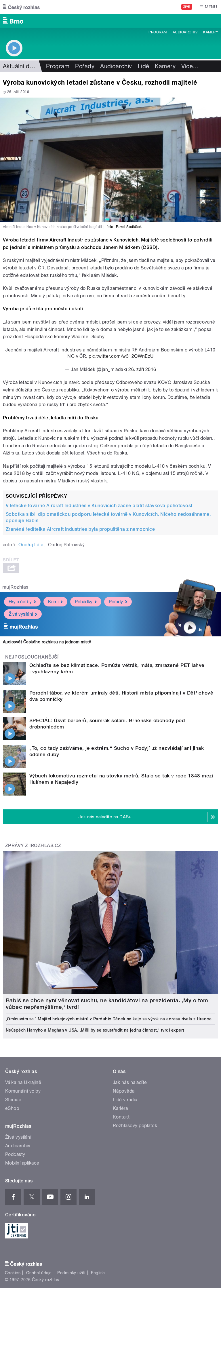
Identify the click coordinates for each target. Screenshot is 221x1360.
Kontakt (121, 1117)
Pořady (84, 66)
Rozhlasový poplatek (135, 1125)
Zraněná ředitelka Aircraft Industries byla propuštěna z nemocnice (80, 529)
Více (190, 66)
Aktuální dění (20, 66)
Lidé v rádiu (125, 1099)
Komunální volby (23, 1091)
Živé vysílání (21, 614)
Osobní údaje (39, 1272)
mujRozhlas (15, 587)
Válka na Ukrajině (23, 1082)
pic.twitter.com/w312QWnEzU (121, 356)
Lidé (143, 66)
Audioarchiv (185, 32)
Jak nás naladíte (130, 1082)
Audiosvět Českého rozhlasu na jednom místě (47, 642)
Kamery (210, 32)
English (98, 1272)
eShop (12, 1108)
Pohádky (83, 601)
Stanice (13, 1099)
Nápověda (124, 1091)
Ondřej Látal (31, 544)
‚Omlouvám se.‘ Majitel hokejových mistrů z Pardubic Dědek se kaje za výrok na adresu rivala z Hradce (109, 1019)
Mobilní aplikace (22, 1163)
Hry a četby (20, 601)
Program (157, 32)
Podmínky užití (71, 1272)
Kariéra (120, 1108)
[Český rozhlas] (21, 7)
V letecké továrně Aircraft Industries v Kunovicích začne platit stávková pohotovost (99, 505)
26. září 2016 (142, 369)
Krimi (53, 601)
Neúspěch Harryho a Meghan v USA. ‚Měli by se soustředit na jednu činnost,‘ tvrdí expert (95, 1030)
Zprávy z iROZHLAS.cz (33, 845)
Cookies (12, 1272)
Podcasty (15, 1154)
